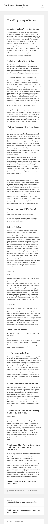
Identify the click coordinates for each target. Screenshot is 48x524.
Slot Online (26, 490)
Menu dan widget (42, 7)
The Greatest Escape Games (16, 5)
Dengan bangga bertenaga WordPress (15, 521)
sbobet (29, 462)
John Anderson (19, 490)
